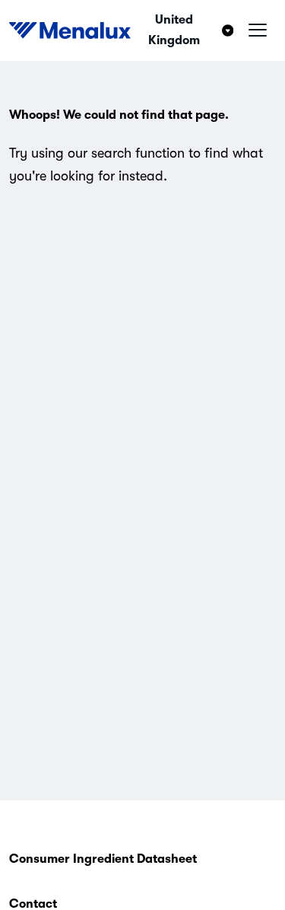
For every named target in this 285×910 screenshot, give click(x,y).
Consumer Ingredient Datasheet (103, 859)
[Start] (70, 30)
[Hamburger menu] (257, 30)
